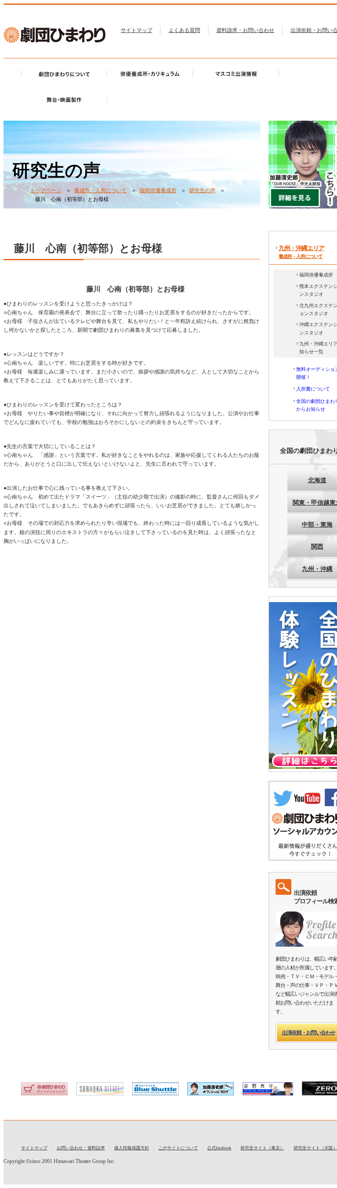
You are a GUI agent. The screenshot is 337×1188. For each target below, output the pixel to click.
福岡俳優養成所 (158, 190)
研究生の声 (202, 190)
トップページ (45, 190)
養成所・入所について (100, 190)
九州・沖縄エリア (301, 251)
